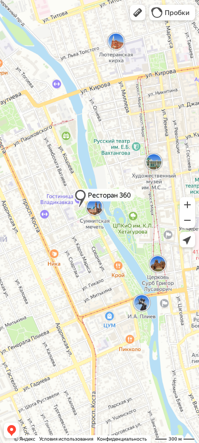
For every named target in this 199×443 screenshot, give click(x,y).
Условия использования (66, 439)
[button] (137, 12)
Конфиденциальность (122, 439)
